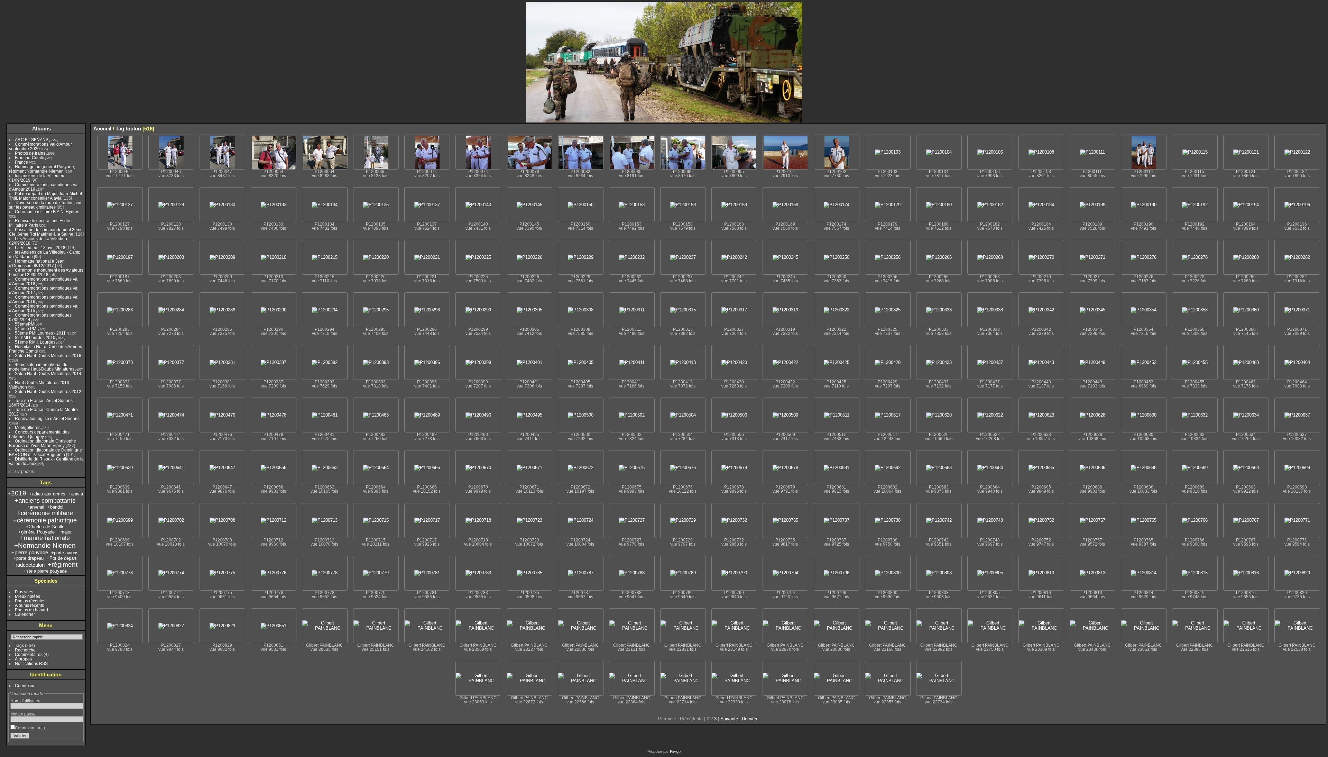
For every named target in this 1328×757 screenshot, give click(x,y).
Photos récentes (30, 601)
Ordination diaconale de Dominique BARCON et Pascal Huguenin (45, 452)
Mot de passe (23, 714)
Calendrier (25, 614)
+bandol (55, 507)
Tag (120, 128)
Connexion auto (30, 728)
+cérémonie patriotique (45, 520)
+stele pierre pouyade (45, 571)
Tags (19, 645)
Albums (41, 128)
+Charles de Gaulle (45, 526)
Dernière (750, 718)
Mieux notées (27, 596)
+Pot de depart (61, 558)
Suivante (729, 718)
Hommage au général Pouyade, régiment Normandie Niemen (42, 168)
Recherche (25, 650)
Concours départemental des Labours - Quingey (39, 434)
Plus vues (24, 592)
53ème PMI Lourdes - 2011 (40, 333)
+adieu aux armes (47, 493)
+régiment (62, 564)
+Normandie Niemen (45, 545)
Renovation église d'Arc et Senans (47, 418)
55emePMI (25, 324)
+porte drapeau (28, 558)
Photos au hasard (31, 610)
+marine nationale (45, 538)
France (21, 162)
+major (65, 532)
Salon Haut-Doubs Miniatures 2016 (48, 355)
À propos (23, 659)
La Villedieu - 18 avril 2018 (40, 247)
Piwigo (675, 751)
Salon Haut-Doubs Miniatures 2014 (48, 373)
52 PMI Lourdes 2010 (35, 337)
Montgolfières (27, 427)
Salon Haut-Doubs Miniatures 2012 (48, 391)
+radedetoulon (28, 565)
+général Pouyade (36, 532)
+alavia (75, 493)
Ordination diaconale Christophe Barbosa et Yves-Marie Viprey (42, 443)
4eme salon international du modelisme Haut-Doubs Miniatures (41, 366)
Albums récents (29, 605)
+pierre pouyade (29, 552)
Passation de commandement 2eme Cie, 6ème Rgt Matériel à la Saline (46, 231)
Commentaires (29, 654)
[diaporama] (1299, 128)
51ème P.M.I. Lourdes (35, 342)
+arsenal (35, 507)
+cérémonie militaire (45, 513)
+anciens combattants (45, 500)
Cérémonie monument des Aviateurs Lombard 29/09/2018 (46, 272)
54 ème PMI (26, 328)
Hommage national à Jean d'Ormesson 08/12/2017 (37, 263)
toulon (133, 128)
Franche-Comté (29, 157)
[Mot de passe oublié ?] (76, 737)
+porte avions (65, 552)
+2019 (16, 493)
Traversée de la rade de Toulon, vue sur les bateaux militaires (46, 204)
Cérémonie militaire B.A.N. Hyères (47, 211)
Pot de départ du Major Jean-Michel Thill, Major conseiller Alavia (45, 195)
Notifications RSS (31, 663)
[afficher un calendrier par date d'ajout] (1310, 128)
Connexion (25, 685)
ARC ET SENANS (31, 139)
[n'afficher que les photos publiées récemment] (79, 128)
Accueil (102, 128)
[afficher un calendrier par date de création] (1320, 128)
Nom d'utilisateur (26, 701)
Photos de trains (30, 153)
